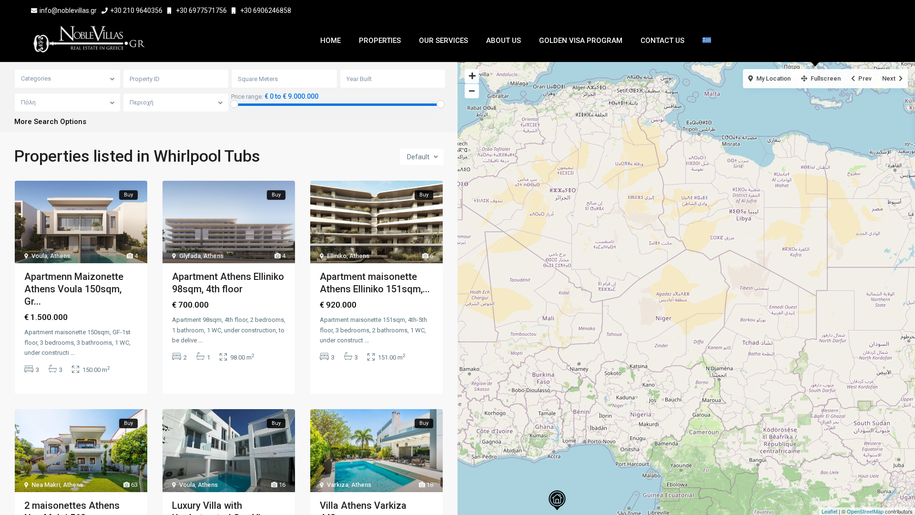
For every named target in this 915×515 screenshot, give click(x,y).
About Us (503, 40)
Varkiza (337, 484)
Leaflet (829, 511)
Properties (380, 40)
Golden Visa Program (580, 40)
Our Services (443, 40)
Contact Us (662, 40)
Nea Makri (45, 484)
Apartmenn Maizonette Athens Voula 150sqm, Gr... (73, 289)
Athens (60, 255)
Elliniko (336, 255)
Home (330, 40)
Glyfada (190, 255)
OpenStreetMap (865, 511)
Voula (39, 255)
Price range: (247, 96)
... (73, 352)
